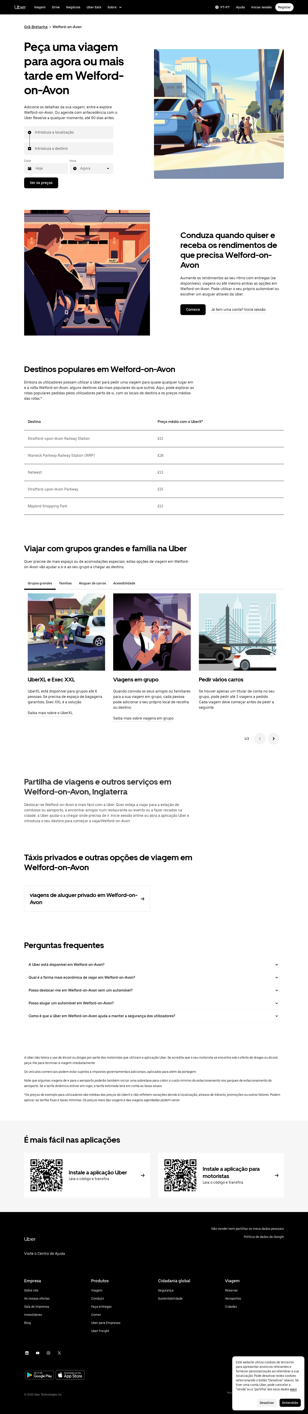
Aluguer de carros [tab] (92, 583)
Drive (56, 7)
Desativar (267, 1403)
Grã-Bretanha (36, 27)
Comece (193, 309)
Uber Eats (94, 7)
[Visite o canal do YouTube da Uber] (37, 1353)
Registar (284, 7)
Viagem (40, 7)
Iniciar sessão (261, 7)
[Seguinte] (273, 738)
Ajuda (240, 7)
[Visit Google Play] (39, 1375)
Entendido (290, 1403)
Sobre (112, 7)
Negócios (73, 7)
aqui (293, 1389)
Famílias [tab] (65, 583)
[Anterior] (260, 738)
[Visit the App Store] (70, 1375)
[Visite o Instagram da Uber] (48, 1353)
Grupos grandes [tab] (40, 583)
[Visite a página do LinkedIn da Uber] (26, 1353)
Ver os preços (41, 183)
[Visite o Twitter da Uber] (59, 1353)
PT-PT (225, 7)
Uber (20, 7)
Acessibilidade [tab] (124, 583)
